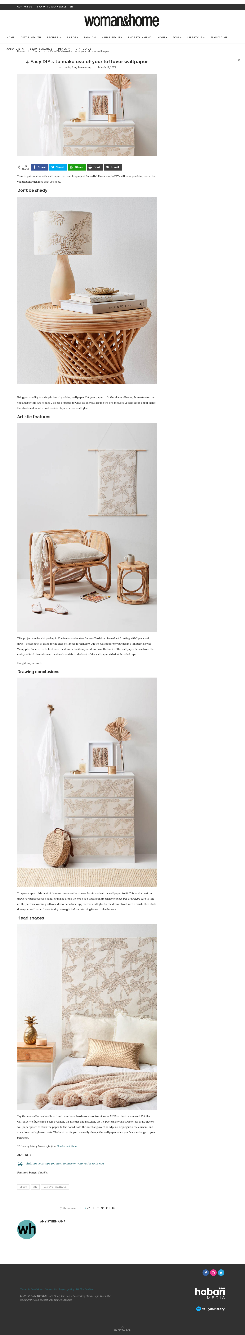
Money (162, 37)
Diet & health (30, 37)
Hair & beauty (112, 37)
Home (11, 37)
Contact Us (51, 1289)
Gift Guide (83, 48)
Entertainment (140, 37)
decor (23, 1187)
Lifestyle (194, 37)
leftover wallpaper (55, 1187)
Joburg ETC (15, 48)
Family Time (219, 37)
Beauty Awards (41, 48)
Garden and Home (67, 1146)
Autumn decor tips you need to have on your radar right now (65, 1163)
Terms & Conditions (31, 1289)
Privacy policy (66, 1289)
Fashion (90, 37)
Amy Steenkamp (81, 67)
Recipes (52, 37)
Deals (62, 48)
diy (35, 1187)
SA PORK (72, 37)
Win (176, 37)
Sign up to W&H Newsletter (55, 7)
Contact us (24, 7)
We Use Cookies (84, 1289)
